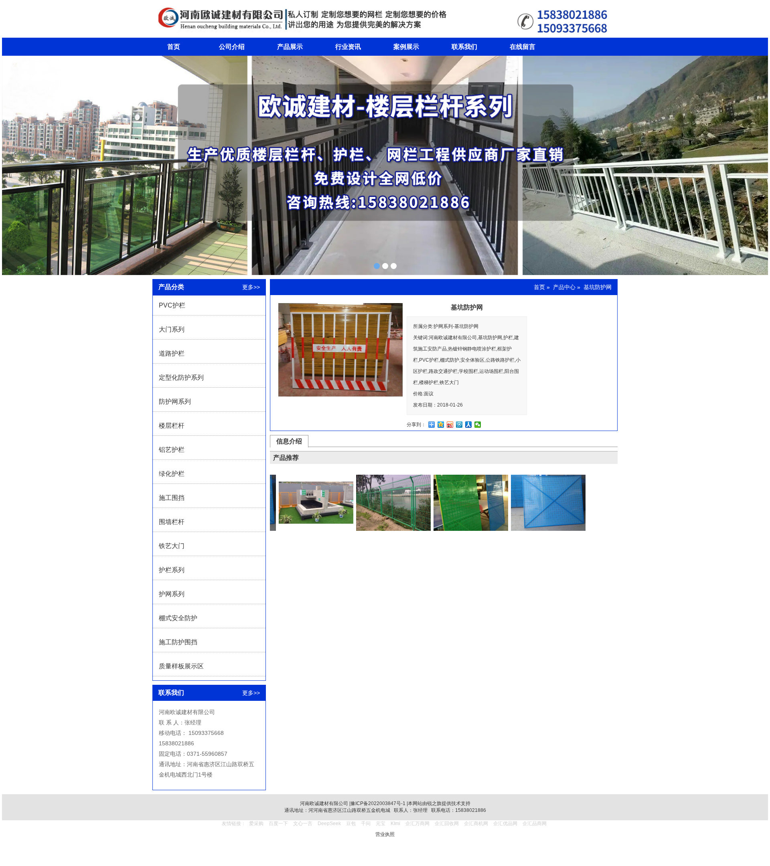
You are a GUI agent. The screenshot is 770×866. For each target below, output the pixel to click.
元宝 (380, 823)
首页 (173, 46)
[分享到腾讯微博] (459, 424)
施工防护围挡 (178, 642)
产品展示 (290, 46)
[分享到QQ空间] (441, 424)
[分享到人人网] (468, 424)
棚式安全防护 (178, 618)
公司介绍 (232, 46)
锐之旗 (434, 803)
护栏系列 (171, 570)
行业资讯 (348, 46)
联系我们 (464, 46)
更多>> (251, 287)
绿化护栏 (171, 473)
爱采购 (256, 823)
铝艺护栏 (171, 449)
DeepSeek (330, 823)
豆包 (351, 823)
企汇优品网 (505, 823)
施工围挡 (171, 497)
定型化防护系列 (181, 377)
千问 (366, 823)
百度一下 (278, 823)
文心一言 (302, 823)
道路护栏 (171, 353)
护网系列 (171, 594)
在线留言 (522, 46)
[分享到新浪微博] (450, 424)
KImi (395, 823)
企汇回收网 (447, 823)
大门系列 (171, 329)
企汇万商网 (417, 823)
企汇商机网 (476, 823)
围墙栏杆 (171, 521)
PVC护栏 (172, 305)
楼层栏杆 (171, 425)
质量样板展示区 (181, 666)
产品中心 (564, 287)
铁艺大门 (171, 545)
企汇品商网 (535, 823)
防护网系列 (175, 401)
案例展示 (406, 46)
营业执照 (385, 834)
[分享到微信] (477, 424)
